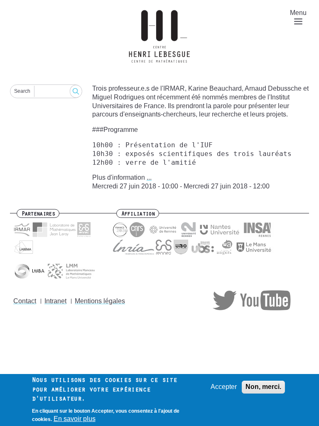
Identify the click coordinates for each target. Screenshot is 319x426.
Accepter (224, 386)
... (149, 177)
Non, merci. (263, 386)
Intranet (55, 301)
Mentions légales (100, 301)
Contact (24, 301)
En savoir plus (75, 418)
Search (22, 91)
